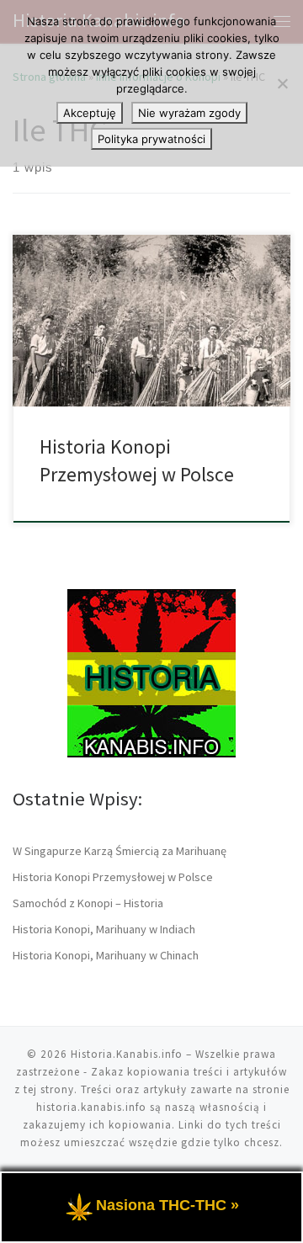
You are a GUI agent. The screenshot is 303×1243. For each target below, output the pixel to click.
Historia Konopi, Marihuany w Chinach (106, 955)
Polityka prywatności (151, 139)
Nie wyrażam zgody (189, 113)
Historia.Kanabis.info (127, 1054)
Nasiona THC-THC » (167, 1205)
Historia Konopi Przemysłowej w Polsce (113, 876)
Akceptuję (89, 113)
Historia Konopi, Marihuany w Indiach (104, 929)
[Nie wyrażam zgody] (282, 83)
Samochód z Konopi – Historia (88, 903)
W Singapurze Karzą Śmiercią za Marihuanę (119, 850)
